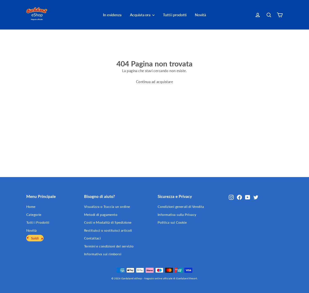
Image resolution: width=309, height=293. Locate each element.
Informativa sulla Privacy (177, 214)
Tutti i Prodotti (37, 222)
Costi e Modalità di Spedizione (108, 222)
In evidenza (112, 14)
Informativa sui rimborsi (102, 254)
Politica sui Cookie (172, 222)
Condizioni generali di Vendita (181, 206)
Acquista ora (140, 14)
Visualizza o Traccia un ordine (107, 206)
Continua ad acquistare (154, 81)
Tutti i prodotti (174, 14)
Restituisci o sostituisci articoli (108, 230)
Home (31, 206)
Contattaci (92, 238)
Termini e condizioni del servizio (108, 246)
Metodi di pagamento (100, 214)
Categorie (33, 214)
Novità (200, 14)
